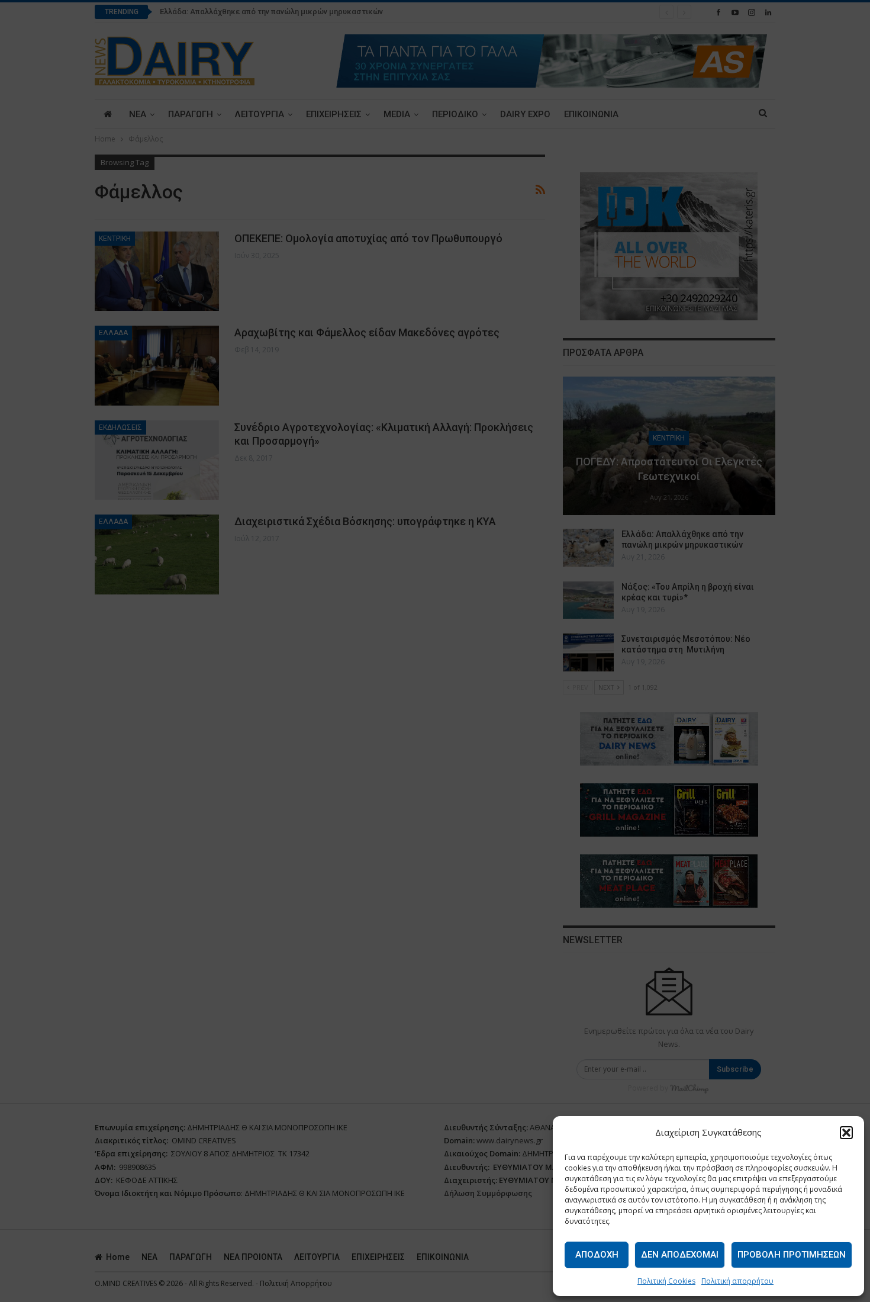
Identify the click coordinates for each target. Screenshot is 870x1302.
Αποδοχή (596, 1254)
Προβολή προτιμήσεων (791, 1254)
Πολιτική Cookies (666, 1281)
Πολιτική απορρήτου (737, 1281)
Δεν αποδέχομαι (679, 1254)
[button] (846, 1133)
